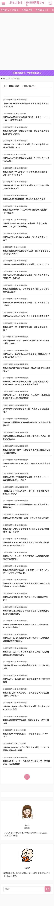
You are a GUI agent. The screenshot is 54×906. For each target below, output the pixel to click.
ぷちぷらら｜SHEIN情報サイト (27, 3)
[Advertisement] (27, 41)
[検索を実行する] (48, 889)
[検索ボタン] (50, 3)
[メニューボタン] (3, 3)
